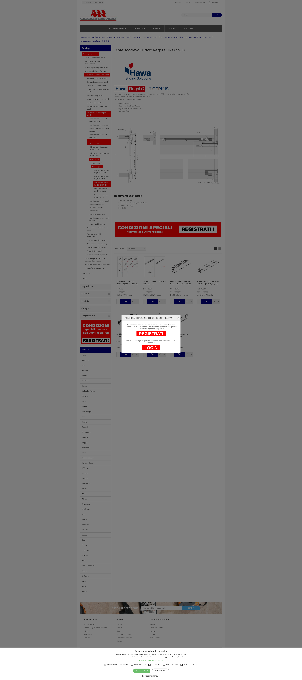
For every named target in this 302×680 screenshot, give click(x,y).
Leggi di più (179, 657)
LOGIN (151, 347)
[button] (151, 660)
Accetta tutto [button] (142, 671)
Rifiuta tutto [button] (160, 671)
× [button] (299, 650)
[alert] (151, 664)
